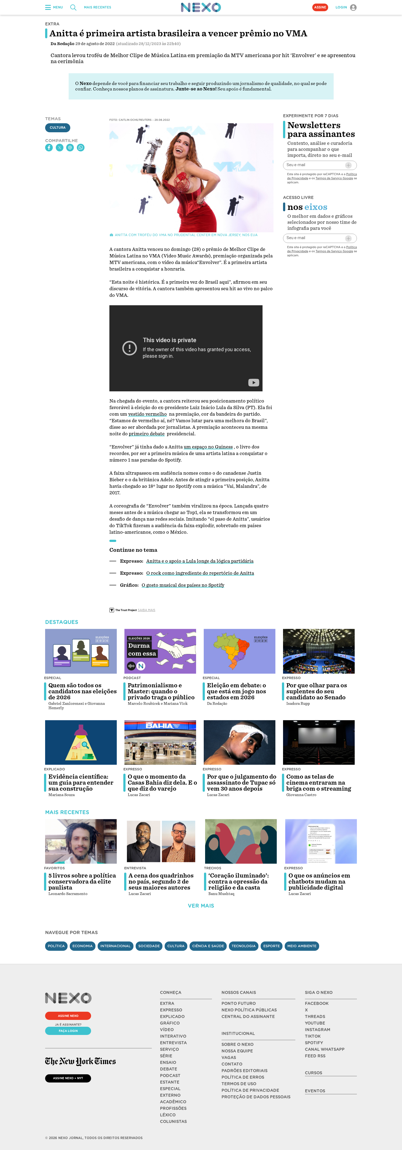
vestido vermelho (147, 414)
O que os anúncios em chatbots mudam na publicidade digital (319, 882)
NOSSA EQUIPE (237, 1051)
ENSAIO (168, 1062)
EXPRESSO (171, 1010)
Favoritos (54, 868)
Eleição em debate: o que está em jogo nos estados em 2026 (236, 691)
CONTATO (232, 1064)
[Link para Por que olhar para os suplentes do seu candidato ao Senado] (319, 651)
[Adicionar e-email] (348, 165)
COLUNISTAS (173, 1121)
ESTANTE (169, 1082)
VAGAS (229, 1057)
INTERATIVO (173, 1036)
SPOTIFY (314, 1043)
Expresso (291, 678)
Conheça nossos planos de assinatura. (133, 89)
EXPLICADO (172, 1016)
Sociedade (149, 946)
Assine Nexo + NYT (68, 1078)
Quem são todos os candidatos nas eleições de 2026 (82, 691)
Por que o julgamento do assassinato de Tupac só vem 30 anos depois (241, 783)
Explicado (54, 769)
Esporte (271, 946)
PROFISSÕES (173, 1108)
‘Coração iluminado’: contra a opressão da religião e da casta (238, 882)
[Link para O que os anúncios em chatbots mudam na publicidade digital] (321, 841)
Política (56, 946)
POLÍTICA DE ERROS (243, 1077)
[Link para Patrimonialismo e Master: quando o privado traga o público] (160, 651)
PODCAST (170, 1075)
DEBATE (168, 1069)
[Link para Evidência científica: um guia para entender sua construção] (81, 742)
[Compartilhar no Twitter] (59, 147)
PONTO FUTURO (239, 1003)
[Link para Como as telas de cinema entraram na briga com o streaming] (319, 742)
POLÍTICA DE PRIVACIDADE (250, 1090)
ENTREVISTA (173, 1043)
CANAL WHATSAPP (325, 1049)
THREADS (315, 1016)
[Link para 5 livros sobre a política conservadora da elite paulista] (81, 841)
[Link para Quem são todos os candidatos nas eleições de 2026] (81, 651)
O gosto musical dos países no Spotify (183, 585)
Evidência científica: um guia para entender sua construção (80, 783)
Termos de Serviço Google (334, 178)
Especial (52, 678)
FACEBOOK (316, 1003)
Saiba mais (146, 610)
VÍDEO (167, 1030)
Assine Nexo (68, 1015)
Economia (82, 946)
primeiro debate (147, 433)
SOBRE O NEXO (238, 1044)
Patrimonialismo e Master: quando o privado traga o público (161, 691)
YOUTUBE (315, 1023)
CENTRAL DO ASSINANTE (248, 1016)
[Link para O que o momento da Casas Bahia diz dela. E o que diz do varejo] (160, 742)
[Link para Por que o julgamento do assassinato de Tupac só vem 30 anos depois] (239, 742)
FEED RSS (315, 1056)
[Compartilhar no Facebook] (49, 147)
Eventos (315, 1091)
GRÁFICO (170, 1023)
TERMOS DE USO (239, 1084)
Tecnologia (244, 946)
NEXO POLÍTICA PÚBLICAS (249, 1010)
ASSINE (320, 7)
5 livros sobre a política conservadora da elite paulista (82, 882)
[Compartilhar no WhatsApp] (81, 147)
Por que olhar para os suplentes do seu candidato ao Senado (316, 691)
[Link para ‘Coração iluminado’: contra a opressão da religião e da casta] (241, 841)
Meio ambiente (301, 946)
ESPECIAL (170, 1089)
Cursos (313, 1073)
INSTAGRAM (317, 1030)
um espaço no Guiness (208, 447)
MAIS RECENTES (97, 7)
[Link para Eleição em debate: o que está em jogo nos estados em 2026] (239, 651)
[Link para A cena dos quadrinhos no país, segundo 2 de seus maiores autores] (161, 841)
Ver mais (201, 906)
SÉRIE (166, 1056)
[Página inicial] (201, 7)
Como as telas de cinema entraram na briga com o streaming (318, 783)
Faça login (68, 1030)
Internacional (115, 946)
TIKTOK (313, 1036)
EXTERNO (170, 1095)
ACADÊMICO (173, 1102)
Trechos (212, 868)
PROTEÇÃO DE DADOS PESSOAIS (256, 1097)
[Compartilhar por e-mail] (70, 147)
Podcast (132, 678)
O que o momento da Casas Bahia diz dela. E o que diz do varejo (162, 783)
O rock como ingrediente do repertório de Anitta (200, 573)
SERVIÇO (169, 1049)
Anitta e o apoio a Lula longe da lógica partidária (200, 561)
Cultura (58, 128)
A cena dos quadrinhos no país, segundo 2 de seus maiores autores (161, 882)
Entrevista (135, 868)
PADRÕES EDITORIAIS (244, 1071)
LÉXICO (168, 1115)
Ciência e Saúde (208, 946)
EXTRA (167, 1003)
